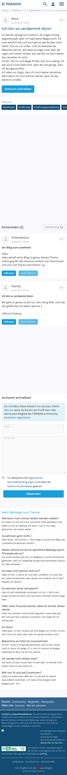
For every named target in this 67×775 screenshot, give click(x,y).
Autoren (20, 705)
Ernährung (24, 107)
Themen (16, 10)
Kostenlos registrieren (17, 417)
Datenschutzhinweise (19, 486)
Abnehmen (9, 107)
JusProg (43, 753)
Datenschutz (32, 761)
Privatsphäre (48, 761)
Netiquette (47, 701)
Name (7, 426)
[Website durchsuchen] (45, 4)
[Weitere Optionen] (61, 20)
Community (19, 701)
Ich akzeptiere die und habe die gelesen (29, 482)
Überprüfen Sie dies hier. (51, 742)
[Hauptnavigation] (61, 4)
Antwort (9, 438)
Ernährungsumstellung (46, 107)
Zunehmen (35, 10)
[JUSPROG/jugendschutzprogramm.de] (14, 748)
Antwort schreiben (18, 89)
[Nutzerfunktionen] (53, 4)
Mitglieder (33, 701)
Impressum (18, 761)
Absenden (33, 494)
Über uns (7, 705)
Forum (5, 10)
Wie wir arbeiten (36, 705)
